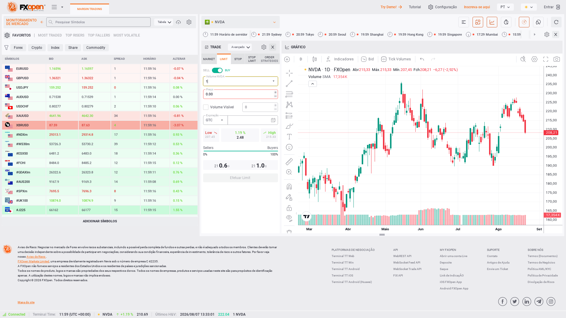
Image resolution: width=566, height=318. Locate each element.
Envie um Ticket (497, 269)
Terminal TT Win (343, 262)
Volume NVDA (215, 76)
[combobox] (240, 81)
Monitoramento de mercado (21, 22)
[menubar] (163, 22)
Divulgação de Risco (541, 282)
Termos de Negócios (541, 262)
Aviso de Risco (36, 256)
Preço (209, 89)
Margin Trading (89, 9)
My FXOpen (448, 249)
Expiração (212, 115)
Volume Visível (222, 107)
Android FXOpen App (454, 288)
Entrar (549, 7)
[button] (274, 81)
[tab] (209, 59)
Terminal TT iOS (342, 275)
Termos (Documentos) (543, 256)
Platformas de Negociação (353, 249)
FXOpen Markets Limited (33, 261)
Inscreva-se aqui (477, 7)
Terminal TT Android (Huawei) (352, 282)
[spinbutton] (240, 94)
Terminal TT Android (346, 269)
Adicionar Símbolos (100, 221)
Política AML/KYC (539, 269)
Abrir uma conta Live (453, 256)
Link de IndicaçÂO (452, 275)
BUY (227, 70)
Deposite (446, 262)
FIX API (398, 275)
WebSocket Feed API (406, 262)
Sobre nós (535, 249)
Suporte (493, 249)
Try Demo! (388, 7)
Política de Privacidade (543, 275)
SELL (206, 70)
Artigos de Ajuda (498, 262)
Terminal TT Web (343, 256)
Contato (492, 256)
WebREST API (402, 256)
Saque (444, 269)
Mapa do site (26, 302)
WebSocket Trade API (407, 269)
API (395, 249)
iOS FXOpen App (451, 282)
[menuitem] (163, 22)
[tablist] (240, 120)
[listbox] (505, 7)
